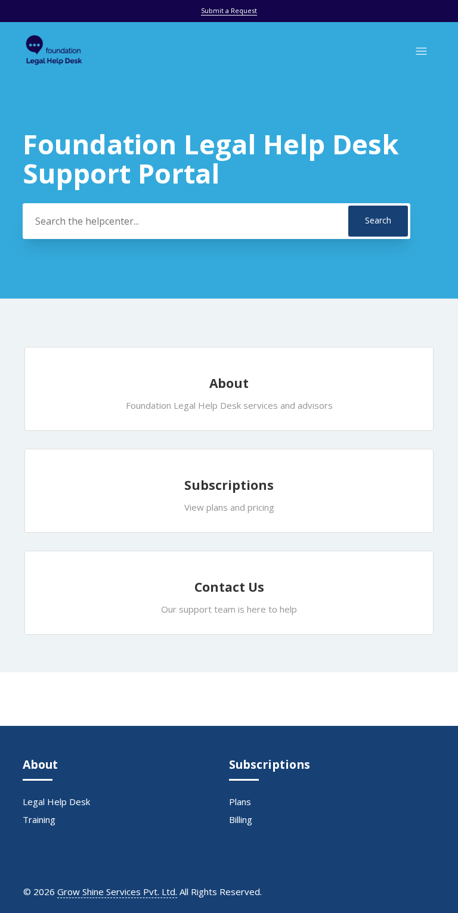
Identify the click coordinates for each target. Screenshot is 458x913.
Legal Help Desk (56, 802)
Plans (240, 802)
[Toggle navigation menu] (421, 52)
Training (39, 819)
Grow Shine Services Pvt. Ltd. (117, 892)
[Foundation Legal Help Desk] (54, 67)
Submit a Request (229, 10)
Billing (240, 819)
